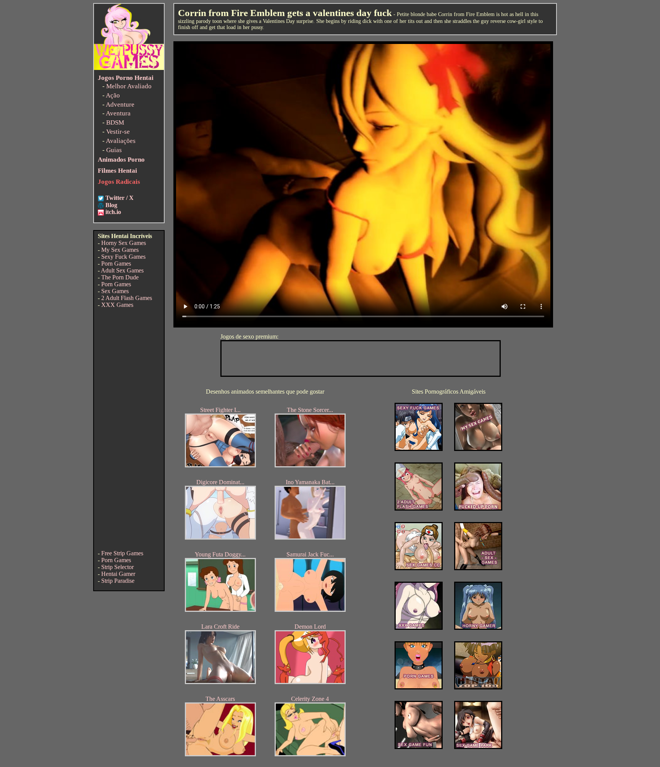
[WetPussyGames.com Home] (129, 68)
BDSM (115, 122)
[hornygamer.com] (478, 627)
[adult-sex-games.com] (478, 568)
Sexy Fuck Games (123, 256)
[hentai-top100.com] (478, 508)
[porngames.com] (419, 687)
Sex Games (115, 291)
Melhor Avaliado (129, 86)
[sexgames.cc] (419, 568)
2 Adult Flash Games (126, 298)
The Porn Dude (120, 277)
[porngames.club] (478, 747)
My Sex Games (120, 249)
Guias (114, 150)
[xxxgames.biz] (419, 627)
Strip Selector (117, 567)
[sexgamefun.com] (419, 747)
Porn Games (116, 263)
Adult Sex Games (122, 270)
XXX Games (117, 305)
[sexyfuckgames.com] (419, 449)
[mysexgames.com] (478, 449)
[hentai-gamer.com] (478, 687)
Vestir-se (118, 131)
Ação (113, 95)
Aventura (118, 113)
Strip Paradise (117, 580)
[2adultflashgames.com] (419, 508)
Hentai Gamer (118, 574)
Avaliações (121, 140)
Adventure (120, 104)
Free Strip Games (122, 553)
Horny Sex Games (123, 243)
